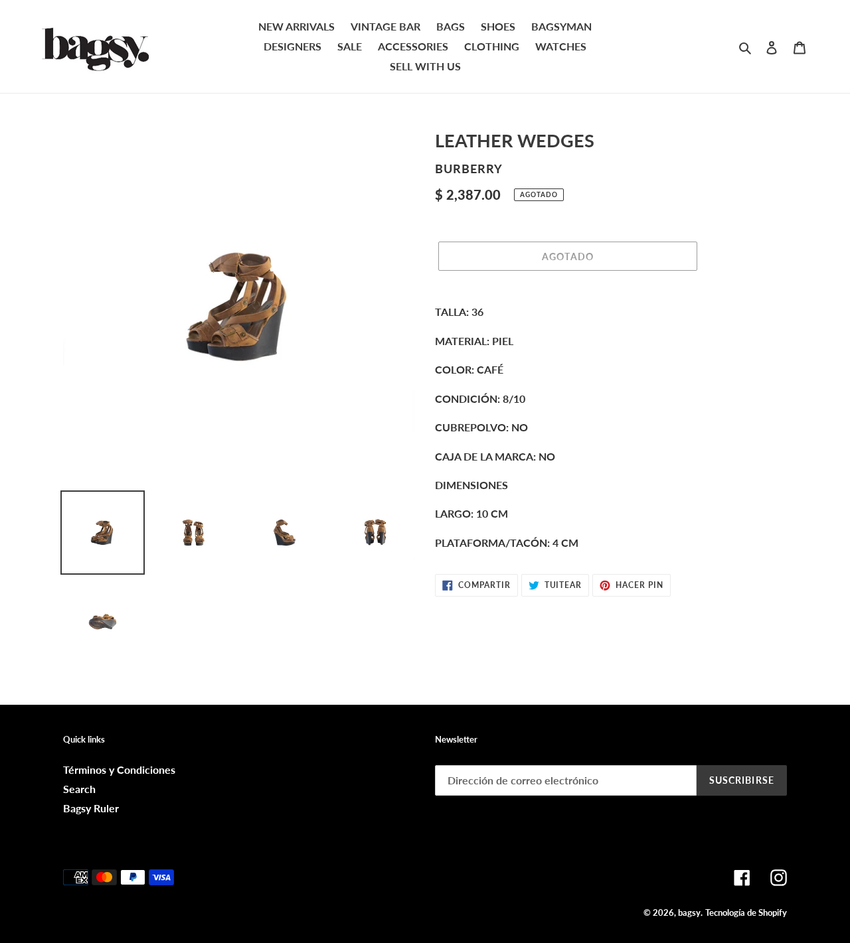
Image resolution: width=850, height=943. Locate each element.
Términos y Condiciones (119, 769)
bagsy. (690, 912)
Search (79, 788)
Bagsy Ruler (91, 808)
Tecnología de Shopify (746, 912)
